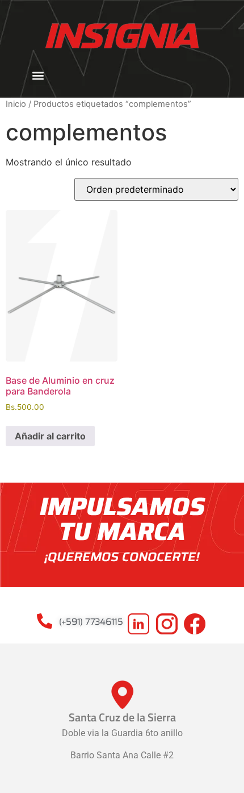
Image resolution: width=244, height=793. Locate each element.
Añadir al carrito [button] (50, 436)
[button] (38, 75)
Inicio (16, 104)
